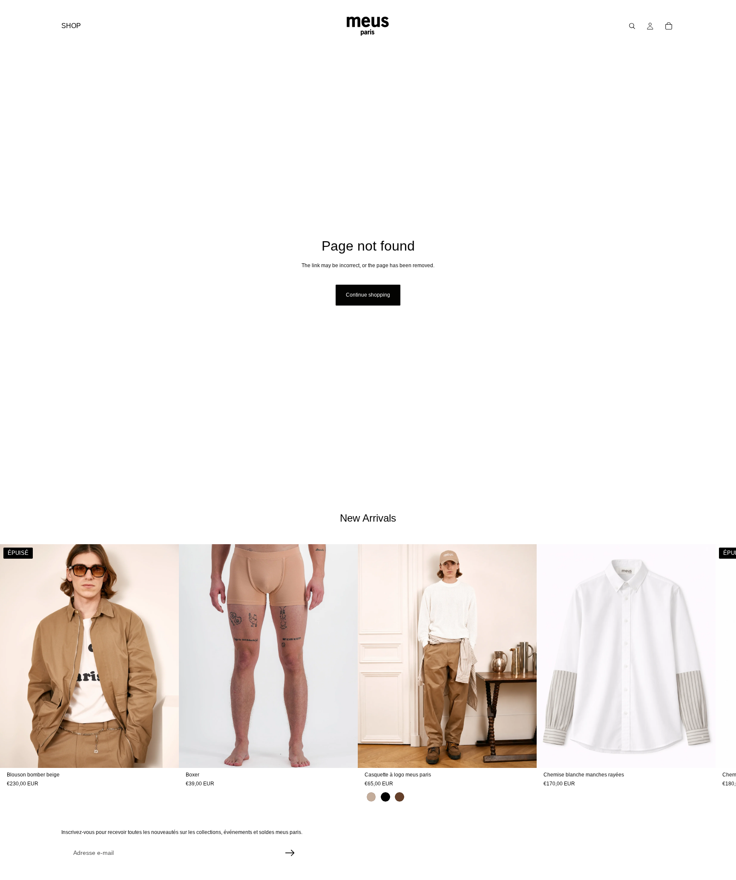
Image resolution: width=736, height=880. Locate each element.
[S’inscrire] (290, 853)
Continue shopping (368, 295)
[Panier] (668, 26)
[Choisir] (344, 754)
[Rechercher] (632, 26)
